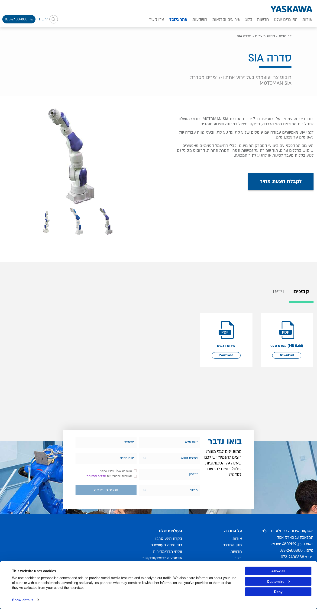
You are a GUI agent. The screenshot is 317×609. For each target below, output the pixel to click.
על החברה (233, 531)
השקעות (199, 19)
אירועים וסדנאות (226, 19)
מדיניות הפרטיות (96, 476)
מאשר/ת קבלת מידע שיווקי (116, 471)
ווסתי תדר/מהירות (167, 551)
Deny (278, 592)
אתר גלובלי (178, 19)
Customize (275, 581)
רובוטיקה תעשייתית (166, 545)
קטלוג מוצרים (265, 36)
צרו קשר (156, 19)
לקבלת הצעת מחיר (281, 181)
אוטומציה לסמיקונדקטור (162, 558)
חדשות (263, 19)
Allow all (278, 571)
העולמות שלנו (170, 531)
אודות (307, 19)
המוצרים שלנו (286, 19)
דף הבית (285, 36)
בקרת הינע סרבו (168, 538)
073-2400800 (291, 550)
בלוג (248, 19)
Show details (22, 600)
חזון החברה (232, 545)
